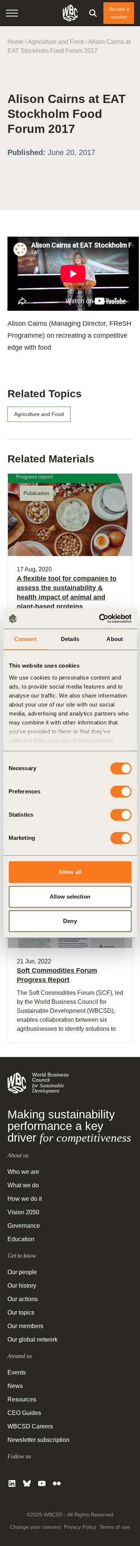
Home (15, 42)
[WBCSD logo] (70, 12)
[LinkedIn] (11, 1483)
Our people (22, 1272)
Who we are (23, 1172)
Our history (21, 1285)
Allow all (70, 872)
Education (20, 1239)
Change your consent (35, 1527)
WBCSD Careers (30, 1426)
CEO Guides (24, 1413)
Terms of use (114, 1527)
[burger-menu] (12, 13)
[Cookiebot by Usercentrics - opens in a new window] (99, 618)
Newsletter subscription (38, 1440)
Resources (21, 1399)
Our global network (32, 1339)
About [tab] (114, 639)
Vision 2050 (23, 1212)
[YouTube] (41, 1483)
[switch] (120, 792)
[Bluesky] (26, 1483)
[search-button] (92, 13)
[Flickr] (56, 1483)
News (15, 1386)
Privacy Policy (80, 1527)
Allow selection (70, 896)
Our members (25, 1326)
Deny (70, 921)
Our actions (22, 1299)
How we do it (24, 1199)
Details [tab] (70, 639)
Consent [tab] (25, 639)
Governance (23, 1225)
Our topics (20, 1312)
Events (16, 1372)
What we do (23, 1185)
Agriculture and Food (56, 42)
